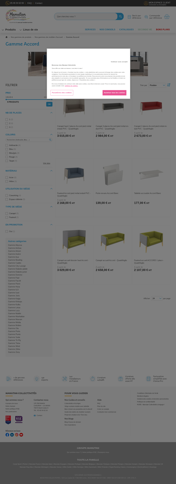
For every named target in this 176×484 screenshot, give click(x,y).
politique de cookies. (71, 85)
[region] (88, 73)
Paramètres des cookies (62, 93)
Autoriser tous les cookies (114, 93)
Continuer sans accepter (119, 61)
